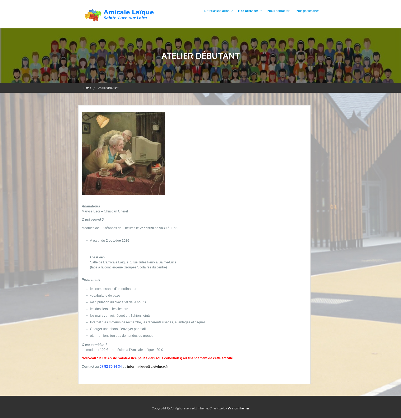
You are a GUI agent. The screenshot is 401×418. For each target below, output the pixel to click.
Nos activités (248, 11)
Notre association (217, 11)
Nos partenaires (307, 11)
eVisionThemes (239, 408)
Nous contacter (278, 11)
